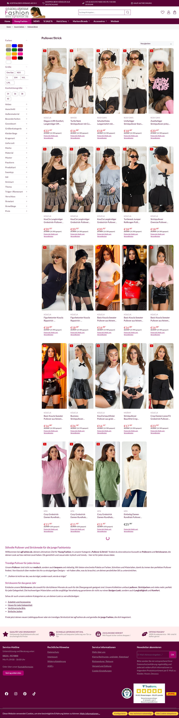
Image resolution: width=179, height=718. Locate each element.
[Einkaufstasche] (174, 12)
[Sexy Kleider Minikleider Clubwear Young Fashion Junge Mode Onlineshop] (24, 12)
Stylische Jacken (15, 611)
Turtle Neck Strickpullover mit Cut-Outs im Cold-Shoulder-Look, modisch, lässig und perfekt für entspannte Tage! (80, 122)
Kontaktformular (25, 666)
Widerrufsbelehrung (56, 661)
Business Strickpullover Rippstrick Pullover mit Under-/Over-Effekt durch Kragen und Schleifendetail (80, 417)
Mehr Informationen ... (90, 713)
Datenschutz (53, 652)
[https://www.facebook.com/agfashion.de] (6, 693)
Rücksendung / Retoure (102, 661)
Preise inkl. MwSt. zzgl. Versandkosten (51, 137)
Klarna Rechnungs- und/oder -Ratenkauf (110, 656)
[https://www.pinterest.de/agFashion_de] (25, 693)
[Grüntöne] (14, 50)
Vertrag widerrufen (13, 673)
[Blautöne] (14, 45)
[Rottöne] (14, 58)
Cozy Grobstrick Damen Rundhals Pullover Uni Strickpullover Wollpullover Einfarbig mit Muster (54, 516)
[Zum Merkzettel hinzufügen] (64, 52)
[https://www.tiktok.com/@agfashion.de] (34, 693)
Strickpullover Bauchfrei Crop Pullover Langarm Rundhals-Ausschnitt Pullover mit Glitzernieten (133, 417)
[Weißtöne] (8, 62)
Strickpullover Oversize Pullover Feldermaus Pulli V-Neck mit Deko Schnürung (159, 221)
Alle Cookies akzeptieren (166, 713)
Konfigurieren (120, 713)
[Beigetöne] (8, 45)
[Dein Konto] (168, 12)
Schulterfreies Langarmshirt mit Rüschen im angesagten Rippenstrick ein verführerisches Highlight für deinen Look (106, 122)
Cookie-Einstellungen (102, 670)
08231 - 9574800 (10, 656)
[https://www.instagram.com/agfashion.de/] (16, 693)
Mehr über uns (98, 652)
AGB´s (50, 666)
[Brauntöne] (20, 45)
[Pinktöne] (20, 54)
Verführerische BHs (16, 608)
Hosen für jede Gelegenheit (20, 605)
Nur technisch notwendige (141, 713)
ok (172, 654)
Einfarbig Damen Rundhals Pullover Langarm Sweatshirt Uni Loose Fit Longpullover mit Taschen (133, 516)
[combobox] (101, 12)
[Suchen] (128, 12)
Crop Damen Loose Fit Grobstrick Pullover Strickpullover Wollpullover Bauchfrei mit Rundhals (161, 417)
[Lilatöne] (20, 50)
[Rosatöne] (8, 58)
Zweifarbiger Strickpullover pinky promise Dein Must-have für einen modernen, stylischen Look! (160, 122)
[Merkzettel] (162, 12)
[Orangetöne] (14, 54)
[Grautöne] (8, 50)
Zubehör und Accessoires (19, 602)
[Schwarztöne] (20, 58)
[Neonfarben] (8, 54)
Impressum (52, 656)
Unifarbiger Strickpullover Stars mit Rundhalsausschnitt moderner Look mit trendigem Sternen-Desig (133, 122)
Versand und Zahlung (101, 666)
